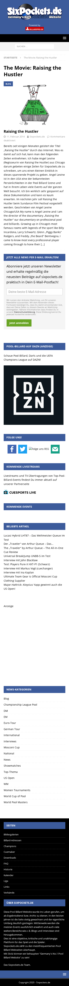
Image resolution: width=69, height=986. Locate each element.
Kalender (8, 875)
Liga (6, 881)
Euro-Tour (10, 723)
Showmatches (12, 765)
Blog (6, 698)
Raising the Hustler (21, 131)
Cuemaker (9, 851)
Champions (10, 846)
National (9, 753)
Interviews (10, 741)
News (7, 759)
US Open (9, 778)
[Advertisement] (34, 642)
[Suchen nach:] (34, 46)
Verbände (9, 892)
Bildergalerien (11, 834)
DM (6, 711)
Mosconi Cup (12, 747)
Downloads (10, 857)
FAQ (6, 863)
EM (6, 717)
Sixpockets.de (37, 136)
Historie (8, 869)
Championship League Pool (20, 704)
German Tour (12, 729)
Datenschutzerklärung (24, 312)
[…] (43, 244)
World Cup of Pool (15, 796)
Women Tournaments (17, 790)
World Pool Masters (16, 802)
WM (6, 784)
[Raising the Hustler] (34, 104)
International (12, 735)
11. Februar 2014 (16, 136)
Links (6, 886)
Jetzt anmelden (19, 323)
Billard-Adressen (12, 840)
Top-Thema (11, 772)
